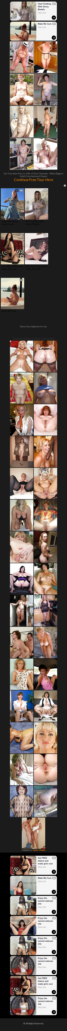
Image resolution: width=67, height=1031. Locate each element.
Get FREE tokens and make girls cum (12, 267)
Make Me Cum (44, 24)
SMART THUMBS (39, 850)
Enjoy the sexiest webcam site (10, 222)
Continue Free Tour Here (33, 179)
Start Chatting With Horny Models (45, 7)
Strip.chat (42, 13)
